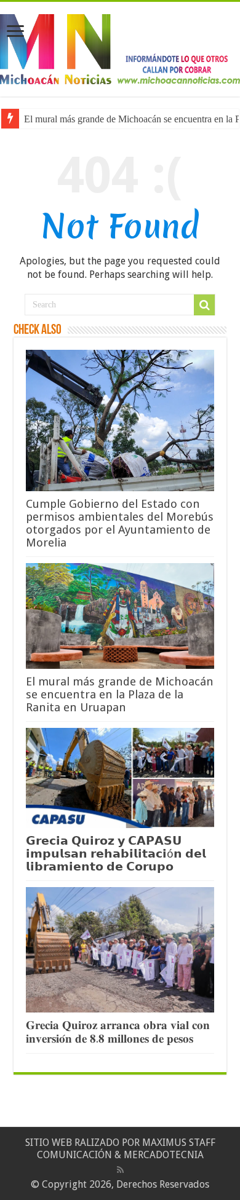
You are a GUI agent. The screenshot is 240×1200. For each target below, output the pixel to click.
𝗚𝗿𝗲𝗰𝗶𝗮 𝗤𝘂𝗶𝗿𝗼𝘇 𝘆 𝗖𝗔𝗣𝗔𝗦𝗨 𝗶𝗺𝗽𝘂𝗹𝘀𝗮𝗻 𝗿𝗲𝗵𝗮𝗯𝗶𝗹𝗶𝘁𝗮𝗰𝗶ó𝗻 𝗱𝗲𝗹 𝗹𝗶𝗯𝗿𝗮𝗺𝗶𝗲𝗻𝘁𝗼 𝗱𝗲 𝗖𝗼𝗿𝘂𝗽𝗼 (116, 853)
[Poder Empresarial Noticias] (120, 46)
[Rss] (120, 1169)
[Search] (204, 304)
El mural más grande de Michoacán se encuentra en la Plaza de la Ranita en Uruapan (120, 694)
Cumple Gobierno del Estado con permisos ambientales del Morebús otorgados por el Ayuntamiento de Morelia (120, 523)
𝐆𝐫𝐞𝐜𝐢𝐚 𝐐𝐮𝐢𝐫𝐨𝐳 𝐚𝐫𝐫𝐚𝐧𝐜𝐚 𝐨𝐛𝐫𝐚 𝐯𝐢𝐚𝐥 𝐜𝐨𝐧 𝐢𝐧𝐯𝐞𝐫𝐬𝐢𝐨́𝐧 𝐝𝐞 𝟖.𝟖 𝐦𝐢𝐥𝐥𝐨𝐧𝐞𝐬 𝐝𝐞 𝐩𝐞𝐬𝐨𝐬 (118, 1032)
